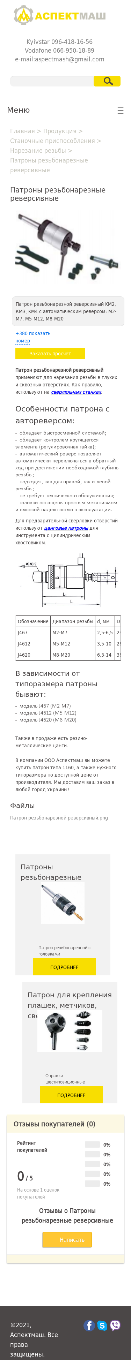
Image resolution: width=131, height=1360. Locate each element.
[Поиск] (107, 81)
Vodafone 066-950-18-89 (59, 50)
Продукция (60, 131)
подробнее (64, 967)
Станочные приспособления (52, 140)
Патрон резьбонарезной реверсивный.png (59, 817)
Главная (22, 131)
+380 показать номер (32, 337)
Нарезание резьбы (38, 150)
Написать (72, 1239)
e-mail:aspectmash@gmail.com (59, 59)
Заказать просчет (50, 353)
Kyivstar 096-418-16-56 (60, 41)
